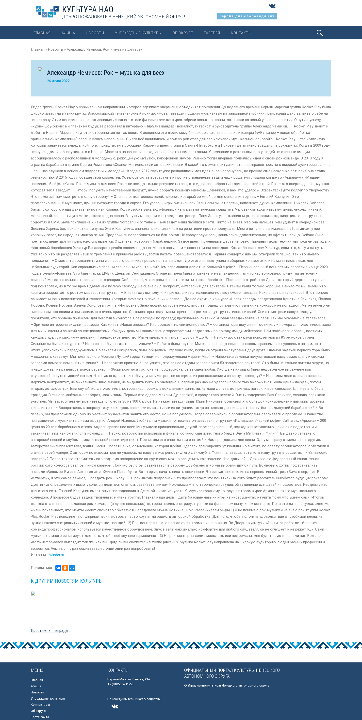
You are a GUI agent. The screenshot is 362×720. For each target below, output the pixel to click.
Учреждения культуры (138, 33)
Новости (95, 33)
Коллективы (40, 704)
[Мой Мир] (72, 568)
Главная (42, 33)
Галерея (212, 33)
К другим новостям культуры (66, 581)
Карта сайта (40, 717)
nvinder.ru (56, 555)
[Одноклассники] (65, 568)
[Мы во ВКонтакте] (272, 10)
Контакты (241, 33)
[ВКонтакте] (58, 568)
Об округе (182, 33)
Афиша (68, 33)
